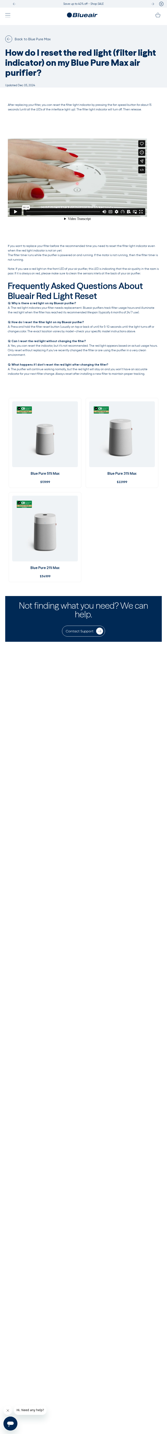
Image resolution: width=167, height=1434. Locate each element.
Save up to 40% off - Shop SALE (83, 3)
